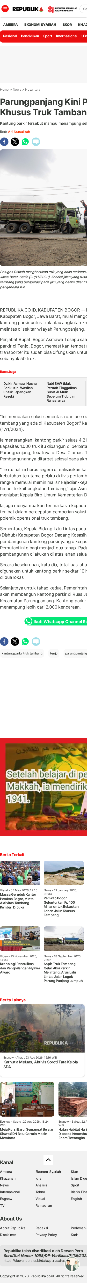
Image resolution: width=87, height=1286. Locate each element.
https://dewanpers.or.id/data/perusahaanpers (39, 1260)
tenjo (54, 653)
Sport (47, 36)
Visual (40, 1199)
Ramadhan (44, 1205)
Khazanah (7, 1178)
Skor (74, 1172)
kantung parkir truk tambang (22, 653)
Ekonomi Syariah (40, 24)
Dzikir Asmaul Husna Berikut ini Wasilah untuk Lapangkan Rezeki (20, 389)
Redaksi (42, 1228)
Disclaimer (8, 1235)
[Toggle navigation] (5, 9)
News (17, 89)
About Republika (13, 1228)
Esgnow (6, 1199)
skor (67, 24)
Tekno (40, 1192)
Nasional (10, 36)
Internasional (66, 36)
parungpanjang (76, 653)
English (76, 1199)
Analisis (41, 1185)
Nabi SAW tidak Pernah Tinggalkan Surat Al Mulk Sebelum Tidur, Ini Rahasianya (62, 391)
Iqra (39, 1178)
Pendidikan (30, 36)
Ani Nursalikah (19, 132)
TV (2, 1205)
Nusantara (32, 89)
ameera (10, 24)
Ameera (6, 1172)
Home (4, 89)
